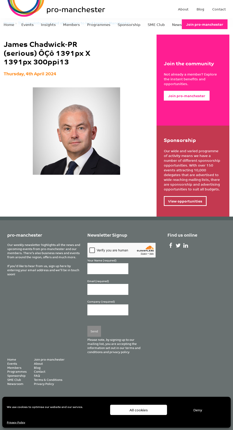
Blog (200, 9)
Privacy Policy (16, 422)
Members (71, 24)
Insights (48, 24)
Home (9, 24)
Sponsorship (129, 24)
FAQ (37, 375)
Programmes (98, 24)
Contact (219, 9)
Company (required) (101, 302)
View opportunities (185, 201)
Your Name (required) (101, 260)
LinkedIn (185, 245)
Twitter (178, 245)
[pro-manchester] (42, 9)
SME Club (156, 24)
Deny (197, 410)
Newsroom (15, 383)
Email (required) (98, 281)
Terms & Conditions (48, 379)
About (183, 9)
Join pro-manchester (204, 24)
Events (27, 24)
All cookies (138, 410)
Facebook (170, 245)
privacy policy (119, 351)
